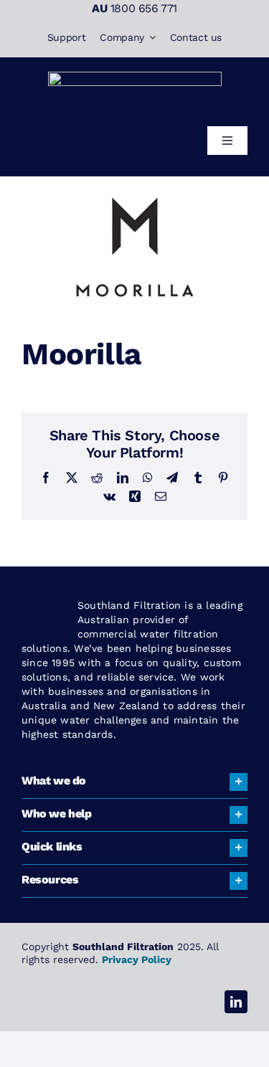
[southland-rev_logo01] (135, 77)
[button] (134, 782)
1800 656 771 (143, 8)
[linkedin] (236, 1001)
